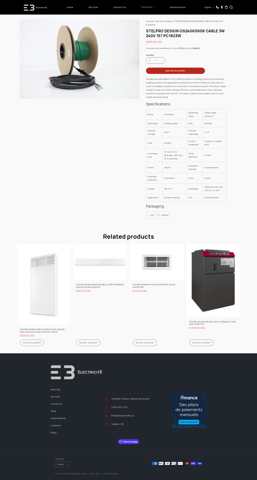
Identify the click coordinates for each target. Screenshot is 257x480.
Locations (56, 425)
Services (55, 396)
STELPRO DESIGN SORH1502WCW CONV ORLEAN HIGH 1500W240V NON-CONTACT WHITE (42, 330)
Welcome (56, 389)
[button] (148, 7)
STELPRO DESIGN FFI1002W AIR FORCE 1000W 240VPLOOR (154, 286)
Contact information (111, 474)
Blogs (54, 432)
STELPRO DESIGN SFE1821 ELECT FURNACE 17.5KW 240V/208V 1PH (212, 323)
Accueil (150, 21)
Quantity (150, 55)
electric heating (163, 21)
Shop (53, 411)
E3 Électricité (66, 474)
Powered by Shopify (79, 474)
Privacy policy (95, 474)
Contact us (57, 403)
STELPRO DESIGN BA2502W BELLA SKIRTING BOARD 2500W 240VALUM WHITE (100, 286)
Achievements (58, 418)
